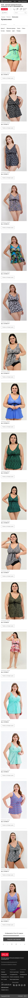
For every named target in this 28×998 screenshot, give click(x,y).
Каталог (9, 17)
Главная (3, 17)
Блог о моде (4, 979)
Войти (19, 1)
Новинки (3, 972)
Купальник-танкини (5, 73)
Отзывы (22, 976)
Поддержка (13, 969)
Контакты (22, 972)
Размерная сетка (5, 976)
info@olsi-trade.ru (5, 989)
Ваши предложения (14, 979)
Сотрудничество (14, 974)
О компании (23, 969)
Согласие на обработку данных (9, 964)
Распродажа (4, 974)
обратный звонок (4, 987)
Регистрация (24, 1)
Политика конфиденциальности (9, 962)
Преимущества (23, 974)
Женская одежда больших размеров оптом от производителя (12, 958)
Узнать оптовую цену (7, 78)
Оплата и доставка (14, 972)
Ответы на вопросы (14, 976)
